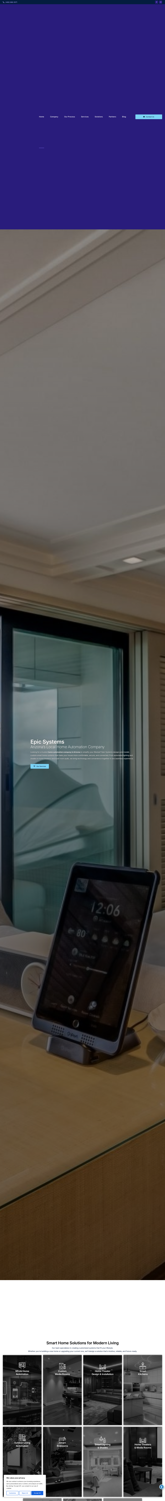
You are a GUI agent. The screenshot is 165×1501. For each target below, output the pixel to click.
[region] (25, 1486)
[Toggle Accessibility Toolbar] (161, 1487)
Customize (12, 1493)
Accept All (37, 1493)
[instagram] (160, 2)
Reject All (25, 1493)
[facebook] (156, 2)
